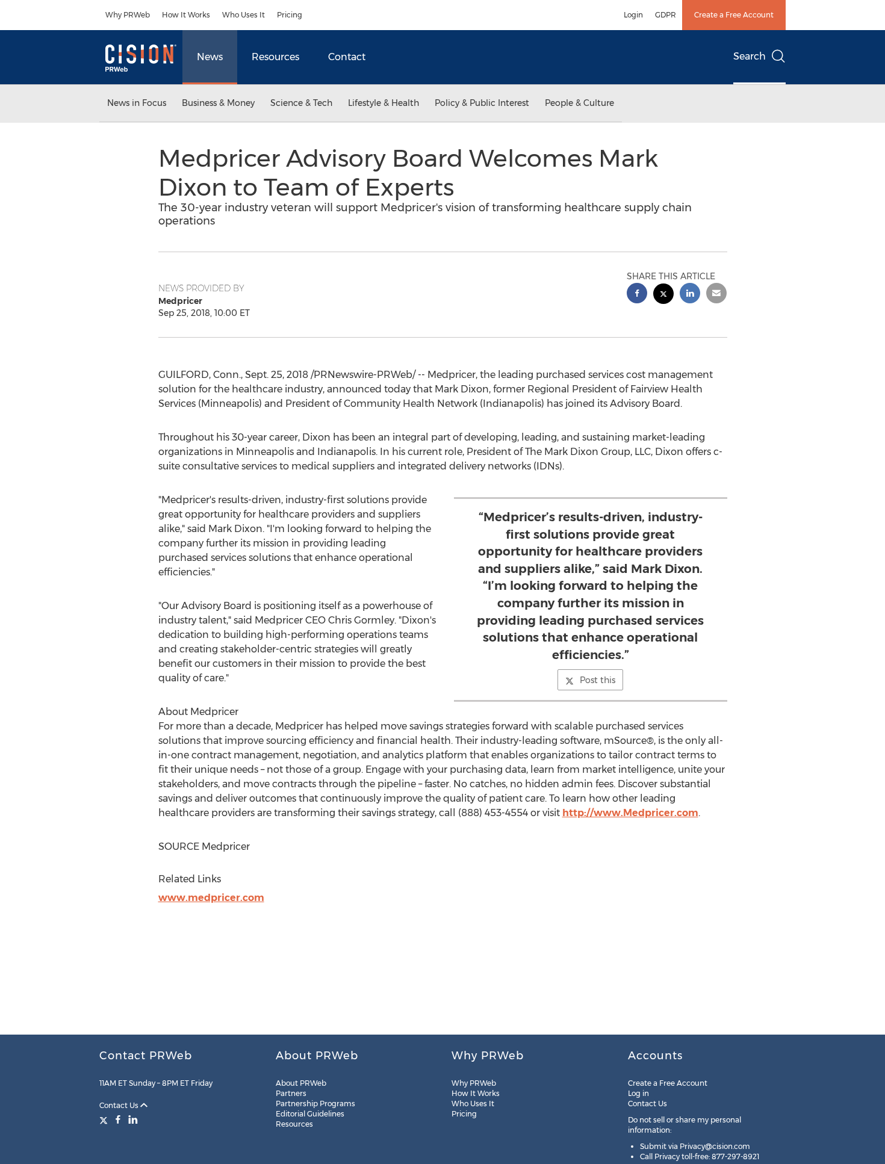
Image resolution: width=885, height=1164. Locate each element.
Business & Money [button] (218, 103)
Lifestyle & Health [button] (383, 103)
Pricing (289, 14)
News (210, 57)
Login (633, 14)
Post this (597, 680)
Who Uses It (243, 14)
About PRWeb (301, 1083)
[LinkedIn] (133, 1119)
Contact (346, 57)
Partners (291, 1093)
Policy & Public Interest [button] (482, 103)
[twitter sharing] (663, 295)
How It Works (186, 14)
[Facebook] (118, 1119)
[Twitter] (105, 1119)
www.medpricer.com (211, 897)
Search (749, 56)
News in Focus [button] (136, 103)
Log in (638, 1093)
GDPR (665, 14)
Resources (275, 57)
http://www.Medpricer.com (630, 813)
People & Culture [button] (579, 103)
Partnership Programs (315, 1103)
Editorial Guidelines (310, 1113)
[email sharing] (716, 294)
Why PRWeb (127, 14)
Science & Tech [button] (301, 103)
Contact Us (119, 1105)
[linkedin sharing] (690, 294)
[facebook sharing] (637, 294)
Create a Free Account (734, 14)
